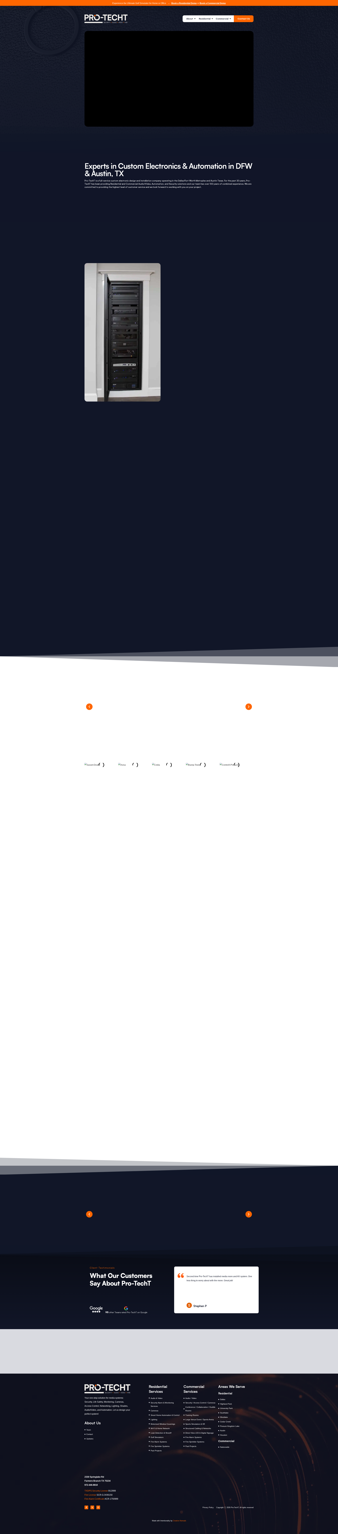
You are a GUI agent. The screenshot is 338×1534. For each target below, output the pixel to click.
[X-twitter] (92, 1507)
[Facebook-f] (86, 1507)
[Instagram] (98, 1507)
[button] (190, 18)
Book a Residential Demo (184, 3)
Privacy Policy (208, 1507)
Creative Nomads (179, 1521)
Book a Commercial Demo (213, 3)
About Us (92, 1423)
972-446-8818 (91, 1485)
